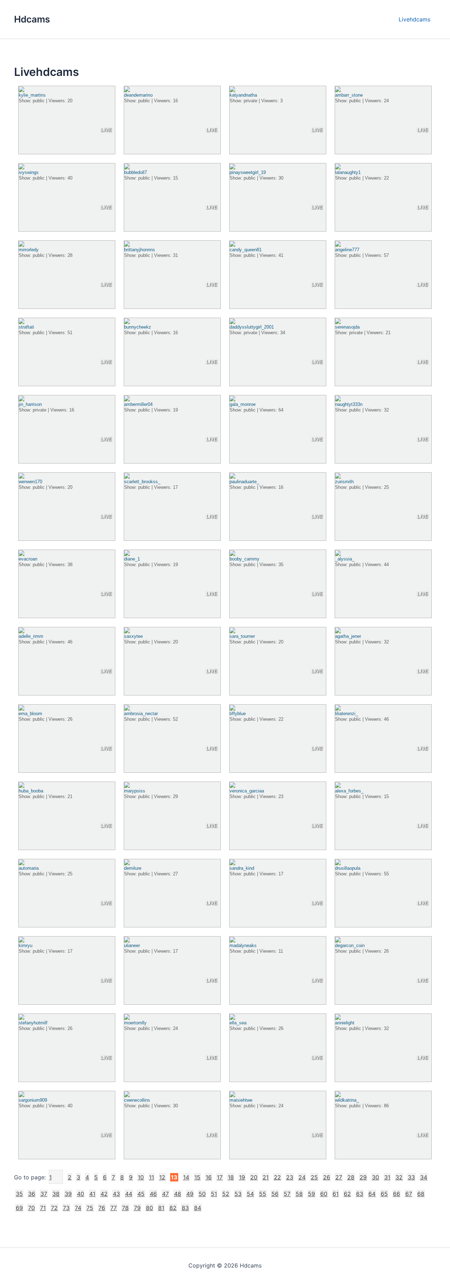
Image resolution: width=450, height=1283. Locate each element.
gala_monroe (243, 404)
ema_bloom (30, 713)
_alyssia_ (344, 559)
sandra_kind (242, 868)
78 (125, 1207)
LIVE (106, 129)
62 (347, 1193)
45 (140, 1193)
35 (19, 1193)
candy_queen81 (246, 249)
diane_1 (132, 559)
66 (396, 1193)
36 (31, 1193)
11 (151, 1177)
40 (80, 1193)
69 (19, 1207)
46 (153, 1193)
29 (363, 1177)
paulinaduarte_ (244, 481)
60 (323, 1193)
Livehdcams (414, 19)
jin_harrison (30, 404)
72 (54, 1207)
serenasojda (347, 327)
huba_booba (31, 790)
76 (101, 1207)
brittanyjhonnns (139, 249)
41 (92, 1193)
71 (43, 1207)
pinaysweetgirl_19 (248, 172)
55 (262, 1193)
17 (220, 1177)
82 (172, 1207)
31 (387, 1177)
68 (420, 1193)
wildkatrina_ (347, 1100)
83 (185, 1207)
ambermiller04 (138, 404)
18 (231, 1177)
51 (214, 1193)
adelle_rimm (31, 636)
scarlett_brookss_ (142, 481)
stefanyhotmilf (33, 1022)
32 (399, 1177)
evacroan (28, 559)
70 (31, 1207)
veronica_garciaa (247, 790)
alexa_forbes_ (349, 790)
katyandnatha (243, 95)
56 (274, 1193)
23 (289, 1177)
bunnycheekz (137, 327)
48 (177, 1193)
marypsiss (134, 790)
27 (338, 1177)
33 (411, 1177)
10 (141, 1177)
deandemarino (138, 95)
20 (253, 1177)
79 (137, 1207)
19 (242, 1177)
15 (197, 1177)
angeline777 (347, 249)
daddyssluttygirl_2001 (252, 327)
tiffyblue (238, 713)
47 (165, 1193)
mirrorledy (29, 249)
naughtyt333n (348, 404)
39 (68, 1193)
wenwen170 (30, 481)
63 (359, 1193)
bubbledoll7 (135, 172)
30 (375, 1177)
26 (326, 1177)
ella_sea (238, 1022)
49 (189, 1193)
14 (186, 1177)
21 (266, 1177)
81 (161, 1207)
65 (384, 1193)
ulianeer (132, 945)
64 (371, 1193)
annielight (344, 1022)
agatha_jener (348, 636)
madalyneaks (243, 945)
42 (104, 1193)
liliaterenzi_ (346, 713)
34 (423, 1177)
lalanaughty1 (348, 172)
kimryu (25, 945)
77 (113, 1207)
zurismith (344, 481)
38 (55, 1193)
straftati (26, 327)
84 (197, 1207)
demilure (132, 868)
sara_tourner (242, 636)
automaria (29, 868)
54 (250, 1193)
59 (311, 1193)
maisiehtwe (241, 1100)
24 (302, 1177)
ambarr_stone (349, 95)
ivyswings (29, 172)
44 (128, 1193)
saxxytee (133, 636)
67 (408, 1193)
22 (277, 1177)
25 (314, 1177)
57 (287, 1193)
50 (202, 1193)
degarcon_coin (350, 945)
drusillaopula (347, 868)
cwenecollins (137, 1100)
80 (149, 1207)
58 (299, 1193)
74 (78, 1207)
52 (225, 1193)
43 (116, 1193)
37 (43, 1193)
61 (336, 1193)
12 (162, 1177)
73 (66, 1207)
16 (209, 1177)
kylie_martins (32, 95)
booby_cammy (244, 559)
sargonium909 (33, 1100)
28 (350, 1177)
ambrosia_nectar (141, 713)
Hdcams (32, 19)
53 (238, 1193)
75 (89, 1207)
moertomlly (135, 1022)
